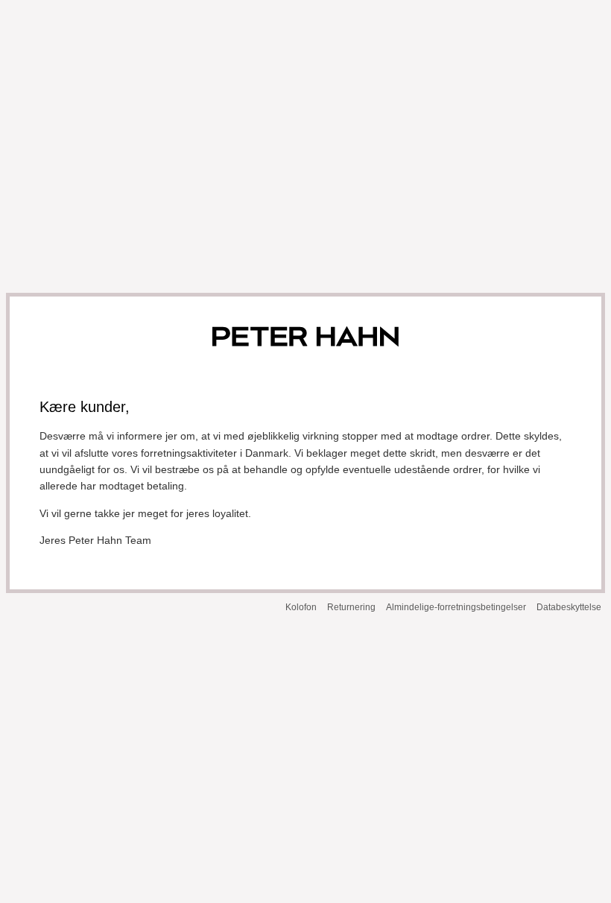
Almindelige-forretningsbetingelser (456, 607)
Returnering (351, 607)
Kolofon (301, 607)
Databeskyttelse (568, 607)
